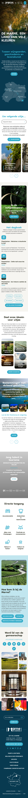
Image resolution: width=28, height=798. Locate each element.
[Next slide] (16, 442)
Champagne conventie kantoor (14, 768)
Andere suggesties (14, 372)
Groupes (14, 759)
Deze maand (19, 300)
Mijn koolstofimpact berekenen (12, 620)
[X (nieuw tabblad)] (9, 644)
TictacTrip (19, 616)
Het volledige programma (14, 305)
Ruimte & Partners (14, 753)
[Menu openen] (3, 2)
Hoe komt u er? (14, 781)
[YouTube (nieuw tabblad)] (14, 644)
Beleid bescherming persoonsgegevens (12, 793)
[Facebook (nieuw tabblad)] (4, 644)
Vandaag (9, 296)
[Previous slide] (11, 442)
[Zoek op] (22, 3)
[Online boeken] (25, 3)
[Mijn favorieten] (18, 3)
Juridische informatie (10, 791)
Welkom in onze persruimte (14, 756)
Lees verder (14, 216)
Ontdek (14, 74)
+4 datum (3, 258)
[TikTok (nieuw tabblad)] (14, 648)
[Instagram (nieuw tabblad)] (23, 644)
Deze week (18, 296)
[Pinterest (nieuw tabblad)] (19, 644)
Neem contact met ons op (14, 744)
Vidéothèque (14, 765)
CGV (24, 793)
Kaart (19, 791)
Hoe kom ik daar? (8, 616)
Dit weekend (9, 300)
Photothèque (14, 762)
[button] (11, 176)
